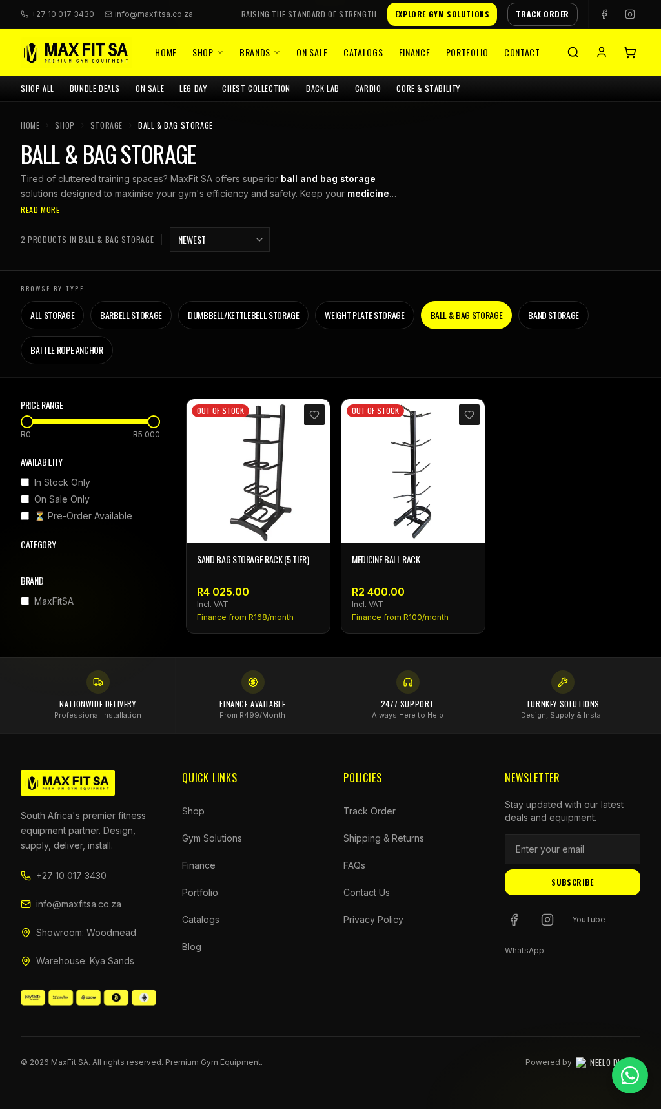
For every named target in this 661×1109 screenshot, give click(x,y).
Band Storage (553, 315)
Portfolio (467, 52)
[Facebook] (604, 14)
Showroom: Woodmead (86, 932)
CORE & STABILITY (428, 88)
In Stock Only (62, 482)
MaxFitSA (54, 601)
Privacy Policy (373, 919)
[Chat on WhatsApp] (630, 1075)
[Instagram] (630, 14)
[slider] (27, 421)
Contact (522, 52)
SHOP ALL (37, 88)
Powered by (582, 1062)
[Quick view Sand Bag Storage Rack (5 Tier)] (313, 525)
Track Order (369, 810)
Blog (191, 946)
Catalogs (363, 52)
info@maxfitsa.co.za (154, 14)
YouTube (588, 919)
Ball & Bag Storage (467, 315)
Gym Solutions (212, 838)
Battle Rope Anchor (66, 350)
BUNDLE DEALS (95, 88)
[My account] (601, 52)
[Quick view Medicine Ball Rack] (468, 525)
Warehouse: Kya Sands (85, 960)
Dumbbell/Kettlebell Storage (244, 315)
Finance (415, 52)
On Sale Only (62, 498)
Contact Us (366, 892)
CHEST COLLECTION (256, 88)
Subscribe (572, 881)
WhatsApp (524, 950)
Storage (106, 125)
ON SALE (150, 88)
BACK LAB (323, 88)
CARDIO (368, 88)
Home (166, 52)
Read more (40, 210)
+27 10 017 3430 (71, 875)
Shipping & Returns (383, 838)
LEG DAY (193, 88)
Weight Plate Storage (364, 315)
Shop (203, 52)
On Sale (312, 52)
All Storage (52, 315)
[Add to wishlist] (314, 414)
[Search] (573, 52)
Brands (254, 52)
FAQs (354, 865)
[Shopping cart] (630, 52)
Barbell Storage (131, 315)
